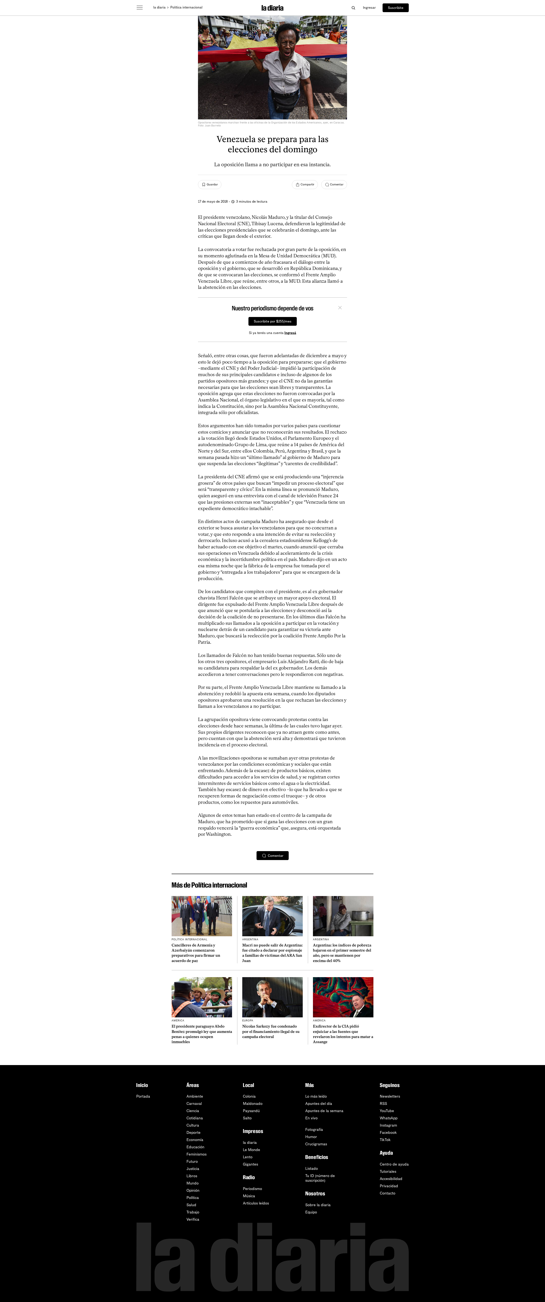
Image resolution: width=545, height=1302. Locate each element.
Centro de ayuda (394, 1164)
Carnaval (194, 1103)
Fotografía (314, 1129)
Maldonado (252, 1103)
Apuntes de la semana (324, 1110)
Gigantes (250, 1164)
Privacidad (389, 1186)
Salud (191, 1205)
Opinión (192, 1190)
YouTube (387, 1110)
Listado (311, 1168)
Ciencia (192, 1110)
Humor (311, 1136)
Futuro (192, 1161)
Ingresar (369, 8)
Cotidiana (194, 1118)
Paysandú (251, 1110)
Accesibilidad (391, 1178)
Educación (195, 1147)
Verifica (192, 1219)
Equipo (311, 1212)
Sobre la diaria (318, 1205)
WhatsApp (388, 1118)
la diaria (159, 7)
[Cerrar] (340, 308)
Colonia (249, 1096)
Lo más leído (316, 1096)
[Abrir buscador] (353, 8)
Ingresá (290, 333)
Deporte (193, 1132)
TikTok (385, 1139)
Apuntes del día (318, 1103)
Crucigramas (316, 1144)
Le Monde (251, 1149)
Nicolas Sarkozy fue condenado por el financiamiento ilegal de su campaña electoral (271, 1031)
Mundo (192, 1183)
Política (192, 1197)
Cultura (192, 1125)
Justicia (192, 1168)
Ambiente (194, 1096)
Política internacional (186, 7)
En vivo (311, 1118)
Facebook (388, 1132)
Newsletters (390, 1096)
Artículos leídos (256, 1203)
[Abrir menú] (139, 7)
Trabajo (192, 1212)
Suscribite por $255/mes (272, 321)
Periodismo (252, 1188)
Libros (191, 1176)
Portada (143, 1096)
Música (249, 1196)
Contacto (387, 1193)
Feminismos (196, 1154)
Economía (194, 1139)
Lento (247, 1157)
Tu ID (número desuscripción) (320, 1178)
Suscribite (395, 8)
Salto (247, 1118)
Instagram (388, 1125)
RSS (383, 1103)
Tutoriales (388, 1171)
